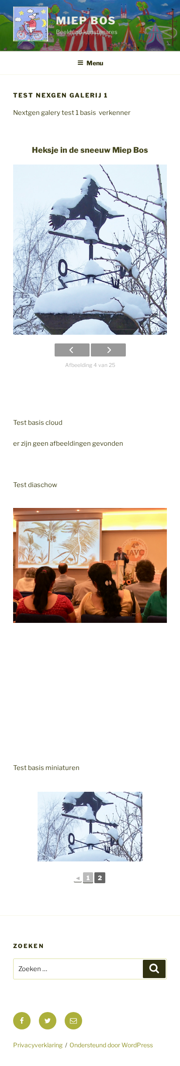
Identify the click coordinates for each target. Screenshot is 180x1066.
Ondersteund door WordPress (111, 1045)
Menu (95, 63)
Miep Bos (86, 20)
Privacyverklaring (37, 1045)
